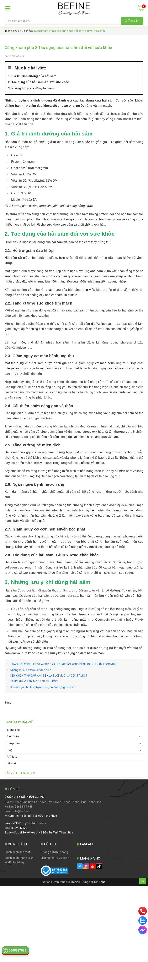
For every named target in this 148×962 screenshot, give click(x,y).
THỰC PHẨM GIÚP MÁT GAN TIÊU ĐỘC (34, 681)
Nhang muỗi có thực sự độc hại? (30, 670)
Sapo (102, 881)
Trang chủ (13, 729)
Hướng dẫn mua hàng (54, 852)
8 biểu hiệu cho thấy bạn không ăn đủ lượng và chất (42, 687)
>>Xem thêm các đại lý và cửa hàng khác (31, 815)
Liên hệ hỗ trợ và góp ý (55, 857)
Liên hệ (11, 763)
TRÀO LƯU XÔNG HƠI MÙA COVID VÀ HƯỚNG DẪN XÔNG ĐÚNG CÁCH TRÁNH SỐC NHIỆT (64, 664)
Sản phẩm (13, 743)
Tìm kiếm (133, 20)
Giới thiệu (13, 736)
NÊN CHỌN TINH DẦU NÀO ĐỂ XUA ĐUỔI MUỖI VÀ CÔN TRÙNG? (48, 675)
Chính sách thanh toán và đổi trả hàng (19, 860)
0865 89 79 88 (24, 806)
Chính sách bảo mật (17, 852)
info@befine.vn (22, 811)
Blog (9, 749)
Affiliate (12, 756)
